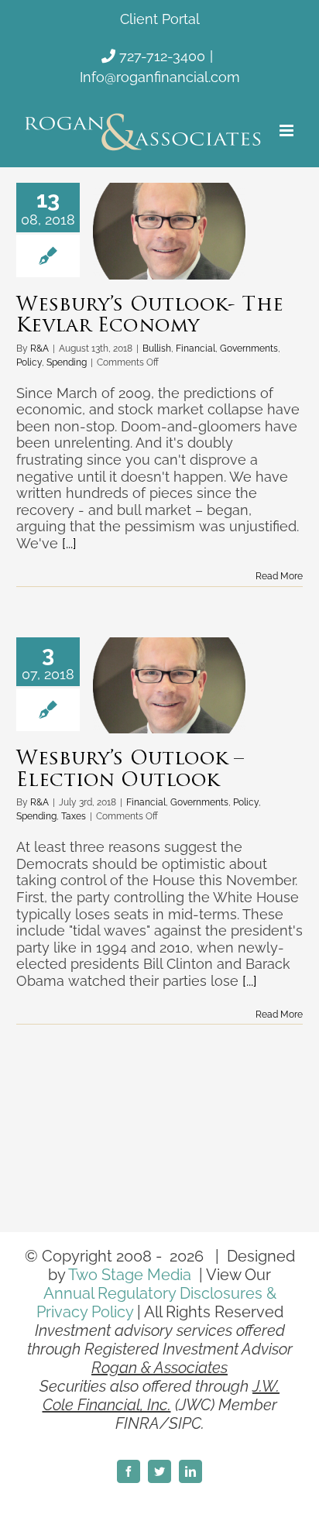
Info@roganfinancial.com (160, 77)
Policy (29, 362)
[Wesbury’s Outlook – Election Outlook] (169, 685)
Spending (66, 362)
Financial (195, 348)
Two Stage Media (129, 1274)
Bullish (156, 348)
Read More (279, 576)
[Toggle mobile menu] (288, 130)
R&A (39, 348)
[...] (69, 543)
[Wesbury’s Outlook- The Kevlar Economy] (169, 231)
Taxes (73, 816)
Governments (249, 348)
